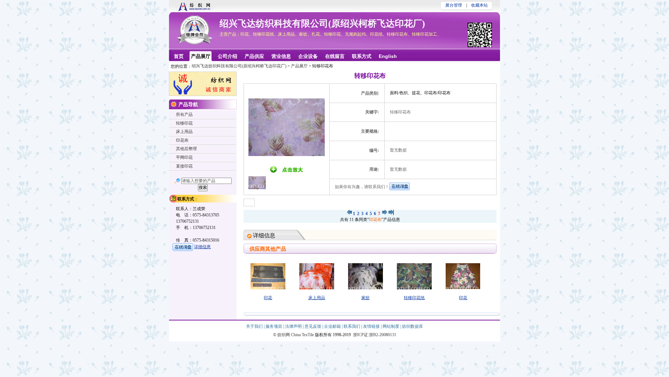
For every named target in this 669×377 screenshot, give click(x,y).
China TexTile (302, 334)
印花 (268, 297)
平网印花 (184, 157)
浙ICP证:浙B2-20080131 (374, 334)
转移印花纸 (414, 297)
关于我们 (255, 326)
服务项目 (274, 326)
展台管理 (453, 5)
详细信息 (202, 246)
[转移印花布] (349, 213)
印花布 (375, 219)
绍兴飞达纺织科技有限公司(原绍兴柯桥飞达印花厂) (322, 24)
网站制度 (391, 326)
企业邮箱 (333, 326)
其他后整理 (186, 148)
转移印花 (184, 123)
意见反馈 (313, 326)
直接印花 (184, 166)
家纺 (365, 297)
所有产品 (184, 114)
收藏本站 (479, 5)
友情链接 (372, 326)
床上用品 (316, 297)
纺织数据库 (412, 326)
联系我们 (352, 326)
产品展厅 (299, 66)
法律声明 (294, 326)
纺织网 (283, 334)
